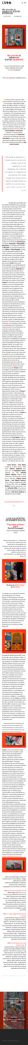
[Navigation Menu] (25, 3)
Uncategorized (18, 16)
